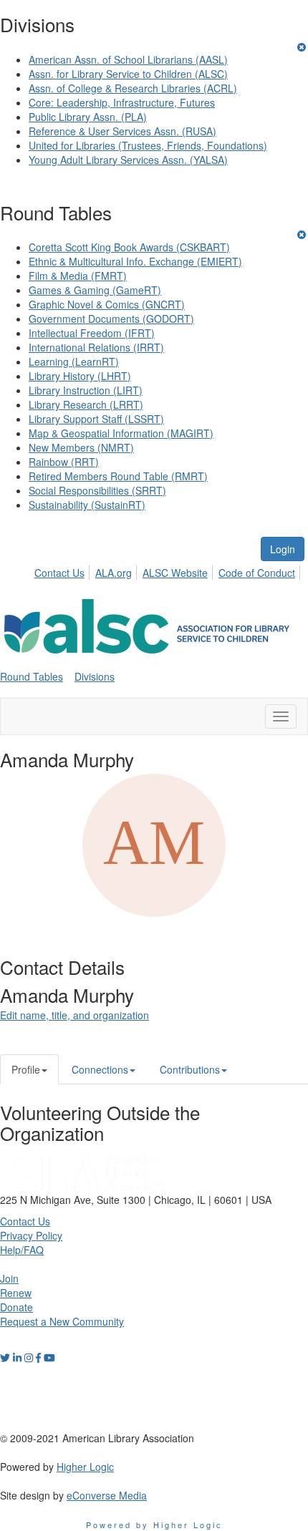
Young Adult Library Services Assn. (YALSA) (128, 159)
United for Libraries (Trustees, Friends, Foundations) (148, 145)
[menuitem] (63, 570)
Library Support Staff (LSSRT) (96, 419)
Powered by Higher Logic (154, 1524)
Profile (25, 1069)
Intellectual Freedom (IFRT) (92, 333)
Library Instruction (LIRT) (86, 390)
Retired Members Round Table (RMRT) (118, 476)
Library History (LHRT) (80, 376)
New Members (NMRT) (81, 447)
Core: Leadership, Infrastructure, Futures (122, 102)
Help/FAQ (22, 1250)
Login (282, 549)
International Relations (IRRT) (96, 347)
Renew (16, 1292)
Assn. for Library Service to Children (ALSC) (128, 74)
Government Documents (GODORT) (111, 318)
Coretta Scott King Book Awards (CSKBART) (129, 247)
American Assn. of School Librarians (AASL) (128, 59)
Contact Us (59, 572)
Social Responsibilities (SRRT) (97, 490)
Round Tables (31, 676)
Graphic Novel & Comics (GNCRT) (107, 304)
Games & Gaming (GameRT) (95, 290)
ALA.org (113, 572)
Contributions (190, 1069)
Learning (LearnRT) (74, 361)
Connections (100, 1069)
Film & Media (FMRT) (78, 275)
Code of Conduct (256, 572)
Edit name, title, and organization (74, 1015)
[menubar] (168, 570)
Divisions (94, 676)
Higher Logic (85, 1466)
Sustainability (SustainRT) (87, 504)
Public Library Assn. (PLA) (88, 117)
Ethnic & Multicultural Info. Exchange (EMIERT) (135, 261)
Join (9, 1278)
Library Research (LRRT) (86, 404)
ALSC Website (175, 572)
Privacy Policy (31, 1235)
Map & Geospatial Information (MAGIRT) (121, 433)
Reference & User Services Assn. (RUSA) (122, 131)
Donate (16, 1307)
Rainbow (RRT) (64, 462)
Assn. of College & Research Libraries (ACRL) (133, 88)
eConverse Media (107, 1495)
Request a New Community (62, 1321)
